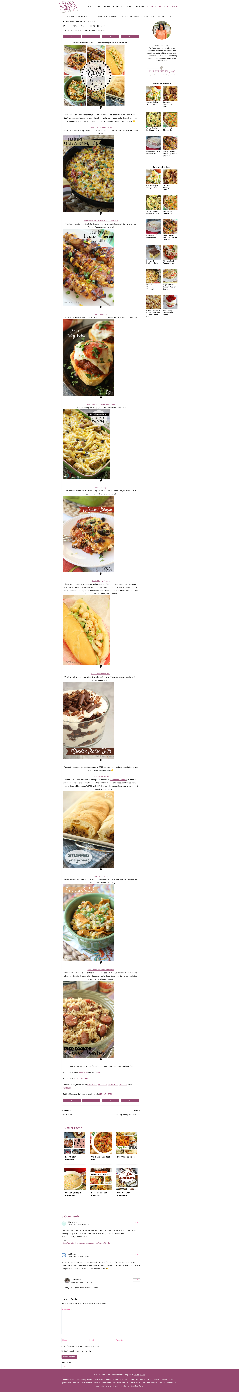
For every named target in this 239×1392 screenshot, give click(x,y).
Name (65, 1340)
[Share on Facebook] (72, 36)
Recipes (107, 6)
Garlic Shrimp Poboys (101, 581)
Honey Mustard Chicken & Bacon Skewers (101, 221)
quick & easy (158, 16)
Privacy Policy (139, 1375)
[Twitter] (156, 6)
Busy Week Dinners (126, 1157)
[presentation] (75, 1143)
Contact (128, 6)
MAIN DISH (83, 1072)
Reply (137, 1223)
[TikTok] (167, 6)
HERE (98, 1072)
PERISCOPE (68, 1088)
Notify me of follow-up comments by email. (81, 1346)
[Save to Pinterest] (110, 36)
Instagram (117, 6)
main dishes (126, 16)
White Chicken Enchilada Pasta (152, 129)
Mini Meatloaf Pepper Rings (168, 262)
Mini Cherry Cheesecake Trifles (168, 313)
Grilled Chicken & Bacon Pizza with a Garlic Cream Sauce (153, 314)
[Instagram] (160, 6)
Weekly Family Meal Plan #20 (128, 1113)
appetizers (102, 16)
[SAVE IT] (101, 109)
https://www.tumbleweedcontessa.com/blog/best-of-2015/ (86, 1243)
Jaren (67, 30)
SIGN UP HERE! (105, 1094)
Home (90, 6)
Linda (70, 1222)
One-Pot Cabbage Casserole (150, 287)
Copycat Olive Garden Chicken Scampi (169, 287)
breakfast (113, 16)
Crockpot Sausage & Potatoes (167, 104)
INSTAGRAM (113, 1085)
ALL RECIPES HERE (82, 1078)
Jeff (70, 1254)
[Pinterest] (152, 6)
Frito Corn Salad (101, 876)
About (98, 6)
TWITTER (123, 1085)
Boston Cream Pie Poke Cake (152, 262)
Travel (169, 16)
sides (147, 16)
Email (92, 1340)
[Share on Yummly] (130, 36)
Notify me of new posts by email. (77, 1351)
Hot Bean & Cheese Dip (167, 129)
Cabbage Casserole (118, 780)
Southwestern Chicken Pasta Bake (101, 404)
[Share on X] (91, 36)
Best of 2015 (67, 1113)
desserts (138, 16)
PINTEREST (102, 1085)
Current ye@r (68, 1362)
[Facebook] (148, 6)
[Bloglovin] (163, 6)
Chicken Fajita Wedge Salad (152, 103)
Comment (67, 1309)
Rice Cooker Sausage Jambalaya (100, 970)
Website (119, 1340)
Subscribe (139, 6)
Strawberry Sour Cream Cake (153, 153)
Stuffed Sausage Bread (100, 776)
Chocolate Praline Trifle (100, 674)
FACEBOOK (92, 1085)
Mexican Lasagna (101, 488)
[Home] (63, 21)
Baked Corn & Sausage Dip (101, 127)
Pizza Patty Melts (101, 314)
